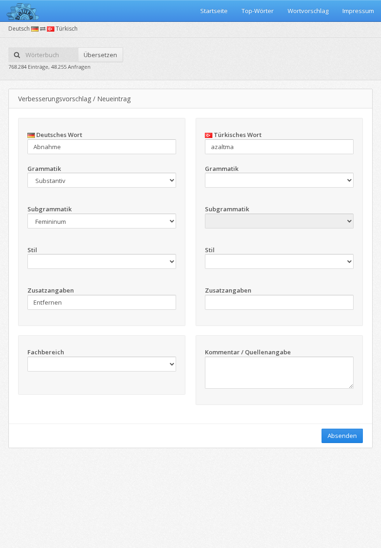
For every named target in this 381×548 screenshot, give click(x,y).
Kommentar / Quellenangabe (248, 352)
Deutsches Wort (58, 134)
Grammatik (44, 168)
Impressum (358, 11)
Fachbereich (45, 352)
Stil (32, 250)
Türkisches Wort (237, 134)
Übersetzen (100, 55)
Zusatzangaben (50, 290)
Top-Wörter (258, 11)
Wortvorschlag (308, 11)
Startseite (214, 11)
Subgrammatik (49, 209)
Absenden (342, 435)
